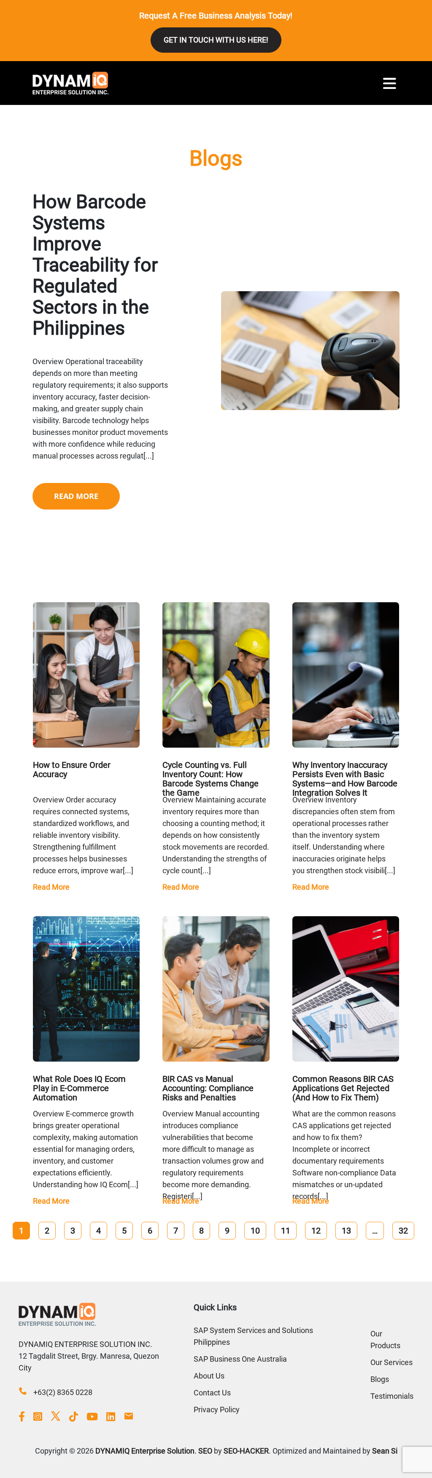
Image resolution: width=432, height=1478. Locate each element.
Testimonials (391, 1396)
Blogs (379, 1379)
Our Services (391, 1362)
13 (346, 1231)
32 (403, 1231)
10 (255, 1231)
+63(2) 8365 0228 (62, 1392)
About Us (209, 1375)
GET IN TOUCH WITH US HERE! (216, 39)
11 (285, 1231)
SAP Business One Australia (240, 1359)
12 (316, 1231)
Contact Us (212, 1392)
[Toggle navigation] (390, 83)
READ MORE (76, 496)
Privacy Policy (217, 1409)
